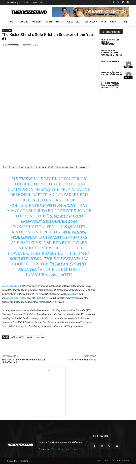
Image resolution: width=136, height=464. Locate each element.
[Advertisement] (48, 389)
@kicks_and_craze (15, 297)
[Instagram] (114, 2)
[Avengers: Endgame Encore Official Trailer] (128, 75)
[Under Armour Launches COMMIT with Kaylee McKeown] (128, 54)
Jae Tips (18, 178)
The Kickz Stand (61, 258)
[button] (125, 22)
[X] (118, 2)
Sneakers (6, 30)
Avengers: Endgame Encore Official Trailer (111, 73)
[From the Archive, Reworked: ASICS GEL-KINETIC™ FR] (128, 86)
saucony (40, 337)
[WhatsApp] (48, 346)
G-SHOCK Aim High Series (82, 359)
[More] (56, 346)
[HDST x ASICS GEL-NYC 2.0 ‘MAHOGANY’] (128, 43)
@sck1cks (72, 293)
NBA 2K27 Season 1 (110, 61)
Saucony (67, 205)
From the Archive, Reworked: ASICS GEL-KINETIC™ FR (110, 85)
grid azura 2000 (17, 337)
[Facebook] (109, 2)
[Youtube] (127, 2)
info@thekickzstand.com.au (64, 449)
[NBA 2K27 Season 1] (128, 64)
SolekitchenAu (9, 285)
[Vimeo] (123, 2)
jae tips (30, 337)
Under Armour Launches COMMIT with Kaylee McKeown (111, 52)
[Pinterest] (40, 346)
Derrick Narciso (12, 44)
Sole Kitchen (24, 258)
